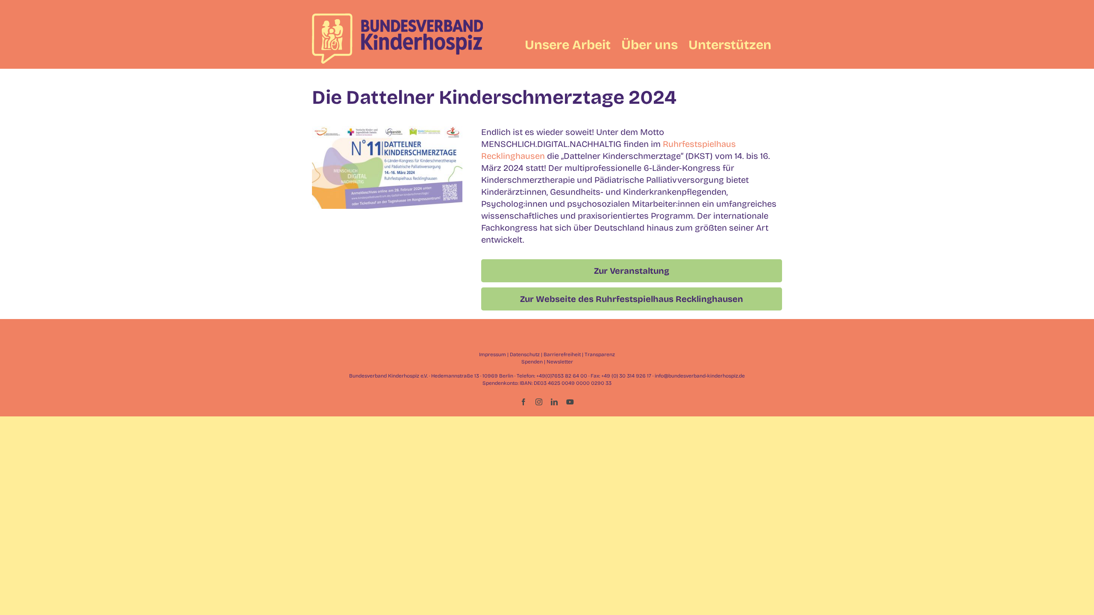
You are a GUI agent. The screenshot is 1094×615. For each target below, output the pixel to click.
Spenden (532, 362)
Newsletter (560, 362)
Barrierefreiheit (562, 354)
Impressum (492, 354)
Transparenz (600, 354)
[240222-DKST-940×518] (387, 130)
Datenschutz (525, 354)
